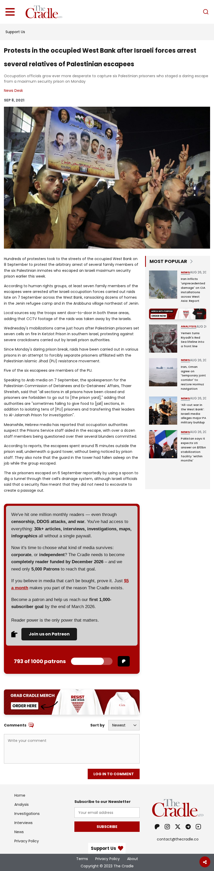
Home (19, 795)
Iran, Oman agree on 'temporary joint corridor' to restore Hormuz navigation (193, 378)
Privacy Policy (26, 841)
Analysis (188, 326)
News (185, 272)
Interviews (23, 822)
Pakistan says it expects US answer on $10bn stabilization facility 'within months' (193, 449)
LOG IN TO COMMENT (113, 774)
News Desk (13, 90)
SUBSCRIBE (107, 826)
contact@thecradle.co (178, 839)
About (132, 858)
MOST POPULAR (168, 261)
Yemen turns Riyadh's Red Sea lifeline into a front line (192, 339)
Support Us (15, 31)
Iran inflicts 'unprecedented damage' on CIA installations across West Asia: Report (193, 290)
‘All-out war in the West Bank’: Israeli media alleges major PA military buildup (193, 413)
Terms (82, 858)
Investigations (27, 813)
